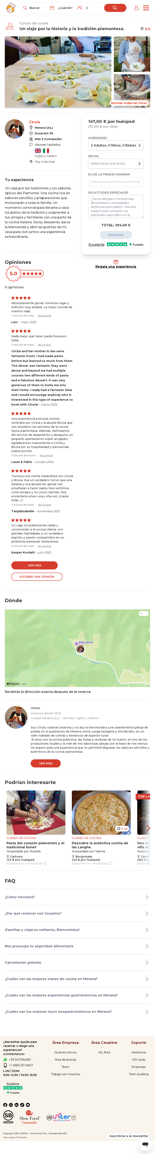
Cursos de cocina (33, 23)
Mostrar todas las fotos (129, 103)
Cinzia (34, 122)
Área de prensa (65, 1059)
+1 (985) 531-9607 (21, 1065)
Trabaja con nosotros (65, 1074)
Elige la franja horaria (109, 174)
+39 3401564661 (20, 1059)
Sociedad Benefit (57, 1133)
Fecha (93, 156)
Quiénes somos (65, 1052)
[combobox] (37, 8)
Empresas (139, 1067)
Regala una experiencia (115, 267)
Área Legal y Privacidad (15, 1137)
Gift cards (138, 1059)
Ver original (44, 315)
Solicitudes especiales (108, 192)
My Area (104, 1052)
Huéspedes (97, 138)
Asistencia (139, 1052)
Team (65, 1067)
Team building (139, 1074)
